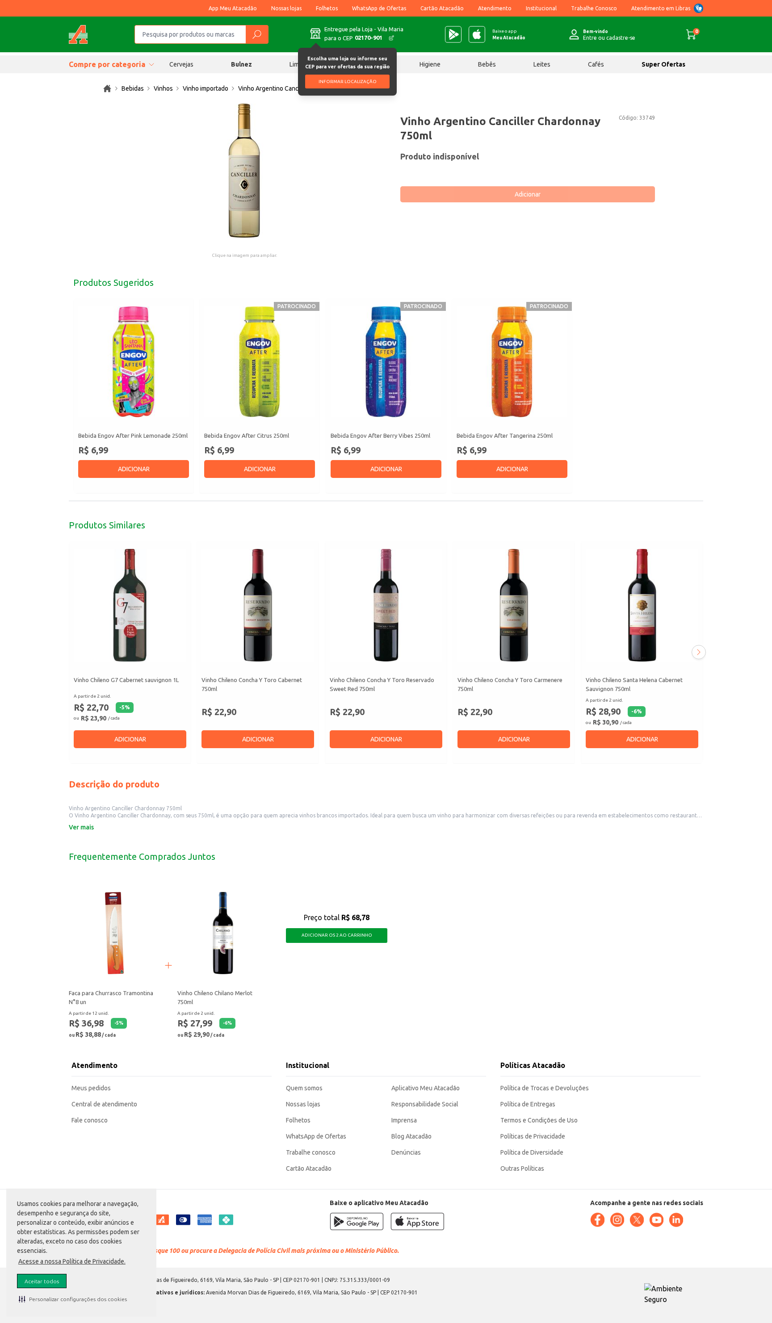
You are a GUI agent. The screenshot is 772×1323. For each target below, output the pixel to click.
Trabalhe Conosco (594, 8)
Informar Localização (348, 81)
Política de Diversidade (531, 1152)
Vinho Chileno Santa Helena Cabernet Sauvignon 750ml (634, 684)
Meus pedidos (91, 1088)
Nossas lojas (286, 8)
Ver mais (81, 827)
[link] (107, 88)
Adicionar (528, 194)
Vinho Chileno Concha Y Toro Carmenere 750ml (509, 684)
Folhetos (327, 8)
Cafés (596, 64)
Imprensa (404, 1120)
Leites (541, 64)
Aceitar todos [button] (42, 1281)
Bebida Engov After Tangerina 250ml (505, 435)
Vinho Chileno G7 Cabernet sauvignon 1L (126, 680)
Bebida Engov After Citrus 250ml (246, 435)
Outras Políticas (522, 1168)
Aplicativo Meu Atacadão (425, 1088)
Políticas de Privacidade (532, 1136)
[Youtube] (656, 1220)
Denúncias (406, 1152)
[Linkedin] (676, 1220)
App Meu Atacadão (233, 8)
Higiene (430, 64)
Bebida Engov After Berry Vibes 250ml (380, 435)
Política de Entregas (527, 1104)
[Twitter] (636, 1220)
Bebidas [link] (133, 88)
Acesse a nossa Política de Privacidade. (72, 1261)
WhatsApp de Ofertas (379, 8)
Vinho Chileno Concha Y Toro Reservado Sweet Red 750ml (382, 684)
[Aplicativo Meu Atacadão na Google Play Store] (453, 34)
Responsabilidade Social (424, 1104)
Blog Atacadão (411, 1136)
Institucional (541, 8)
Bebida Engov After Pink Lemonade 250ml (133, 435)
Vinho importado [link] (205, 88)
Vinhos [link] (163, 88)
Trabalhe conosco (311, 1152)
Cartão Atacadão (442, 8)
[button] (73, 1299)
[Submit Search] (257, 34)
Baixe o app (508, 34)
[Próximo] (699, 652)
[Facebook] (597, 1220)
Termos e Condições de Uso (539, 1120)
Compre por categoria (107, 64)
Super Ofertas (663, 64)
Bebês (487, 64)
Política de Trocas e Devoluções (544, 1088)
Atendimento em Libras (660, 8)
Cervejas (181, 64)
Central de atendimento (104, 1104)
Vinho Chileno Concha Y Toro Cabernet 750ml (251, 684)
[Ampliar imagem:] (244, 171)
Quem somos (304, 1088)
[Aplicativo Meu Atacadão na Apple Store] (477, 34)
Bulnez (241, 64)
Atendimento (495, 8)
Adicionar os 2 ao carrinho (337, 935)
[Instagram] (617, 1220)
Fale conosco (89, 1120)
